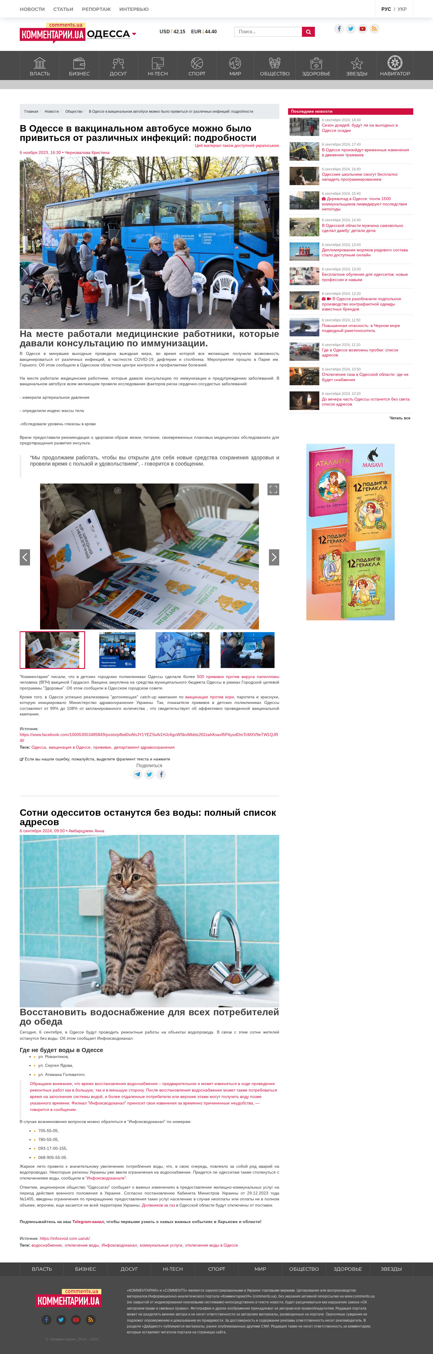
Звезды (357, 74)
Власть (40, 74)
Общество (275, 74)
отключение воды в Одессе (211, 1245)
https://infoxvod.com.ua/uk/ (65, 1238)
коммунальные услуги (161, 1245)
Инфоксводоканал (119, 1245)
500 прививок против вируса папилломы (238, 676)
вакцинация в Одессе (69, 747)
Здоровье (316, 74)
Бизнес (79, 74)
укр (402, 9)
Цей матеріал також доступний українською (237, 145)
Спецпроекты (348, 10)
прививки (102, 747)
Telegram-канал (88, 1221)
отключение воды (82, 1245)
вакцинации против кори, (210, 697)
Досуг (118, 74)
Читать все (400, 418)
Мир (235, 74)
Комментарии (62, 1339)
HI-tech (158, 74)
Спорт (197, 74)
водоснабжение (47, 1245)
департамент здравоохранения (144, 747)
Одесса (39, 747)
